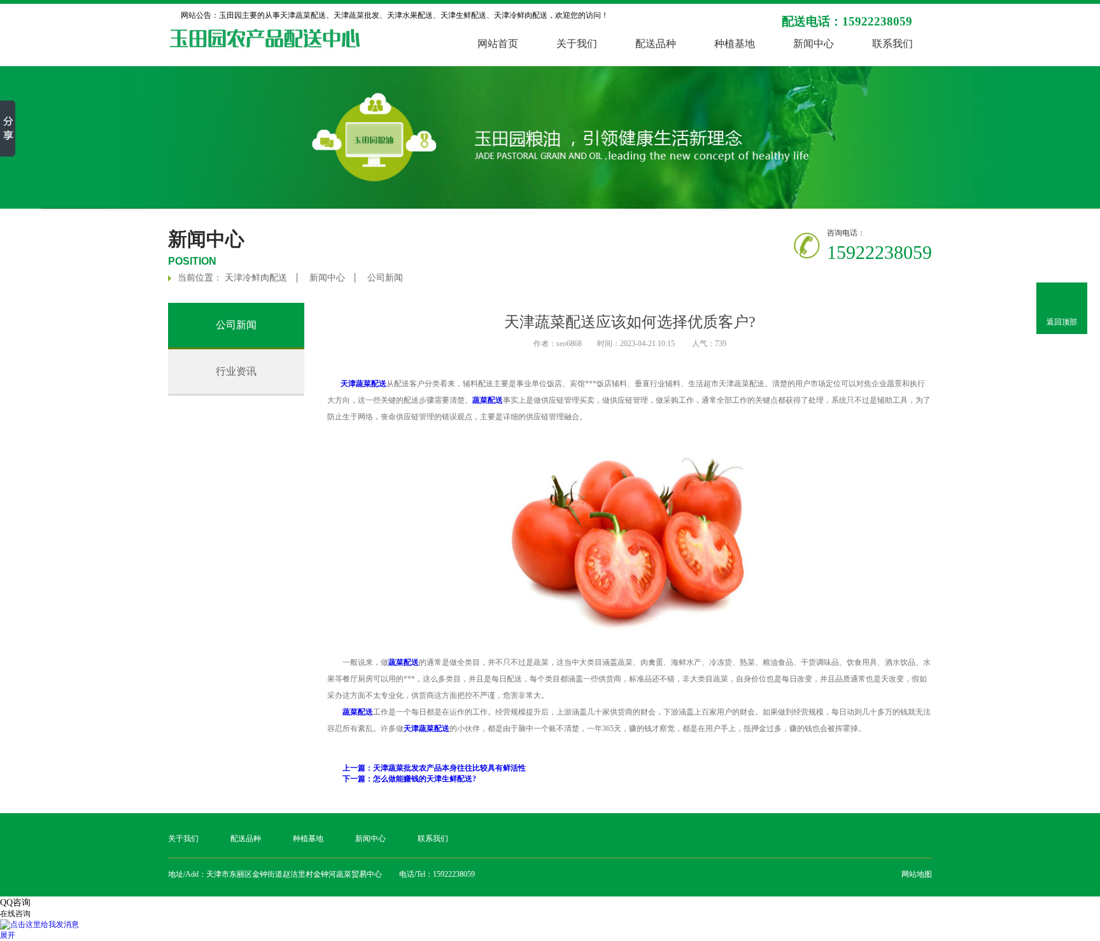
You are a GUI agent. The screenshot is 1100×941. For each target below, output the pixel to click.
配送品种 (655, 43)
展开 (7, 935)
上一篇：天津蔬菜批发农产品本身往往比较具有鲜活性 (434, 767)
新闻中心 (813, 43)
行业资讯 (236, 371)
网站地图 (916, 874)
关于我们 (576, 43)
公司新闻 (385, 277)
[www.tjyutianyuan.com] (629, 629)
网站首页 (497, 43)
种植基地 (734, 43)
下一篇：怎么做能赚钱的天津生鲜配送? (409, 778)
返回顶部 (1062, 321)
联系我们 (892, 43)
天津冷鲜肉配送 (256, 277)
